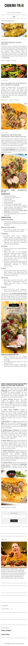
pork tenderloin (10, 149)
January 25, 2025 (4, 39)
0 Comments (13, 60)
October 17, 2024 (4, 80)
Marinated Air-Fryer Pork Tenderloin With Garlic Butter (13, 135)
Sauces (6, 99)
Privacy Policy (5, 634)
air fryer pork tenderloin (19, 293)
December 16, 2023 (4, 132)
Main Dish (3, 60)
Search (14, 520)
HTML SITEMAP (6, 630)
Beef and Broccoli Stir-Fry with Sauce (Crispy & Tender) (13, 84)
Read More (6, 57)
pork (11, 402)
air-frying (24, 424)
